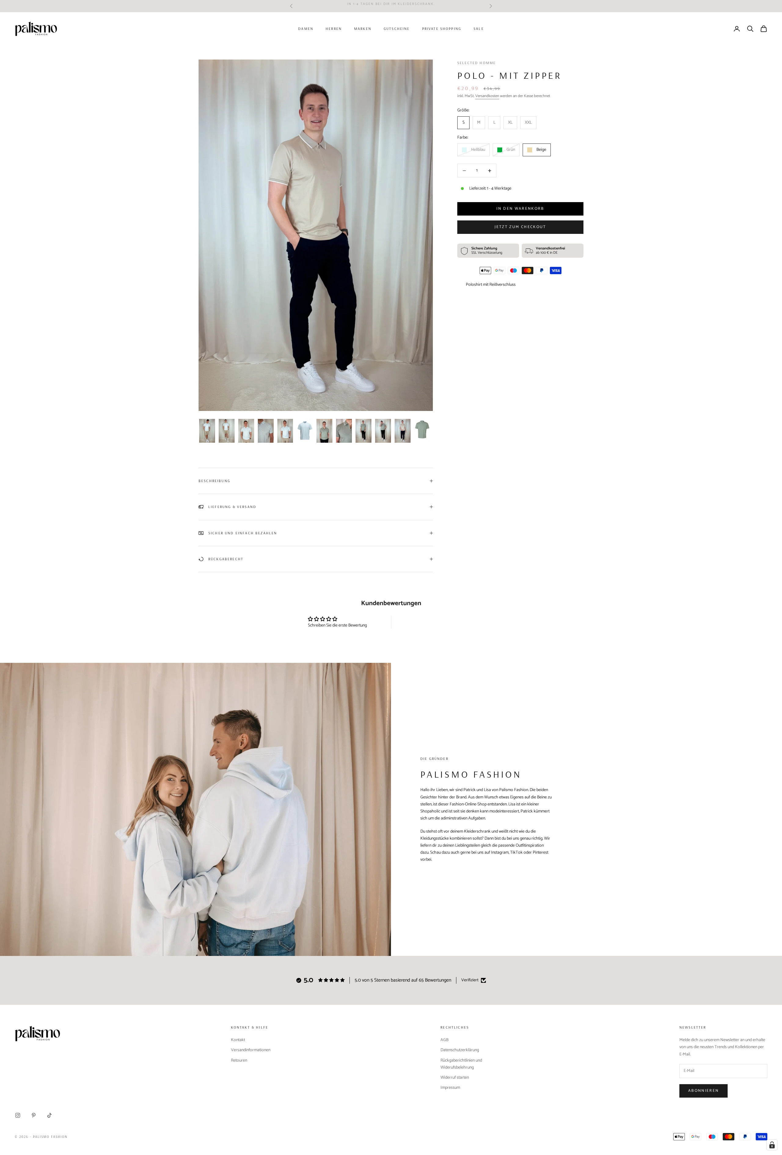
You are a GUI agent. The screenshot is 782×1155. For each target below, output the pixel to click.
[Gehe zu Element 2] (226, 430)
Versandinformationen (250, 1050)
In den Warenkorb (520, 209)
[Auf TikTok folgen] (49, 1115)
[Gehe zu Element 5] (285, 430)
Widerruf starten (454, 1077)
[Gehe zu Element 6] (304, 430)
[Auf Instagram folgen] (18, 1115)
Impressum (450, 1087)
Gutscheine (397, 28)
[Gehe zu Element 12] (422, 429)
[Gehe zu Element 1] (207, 430)
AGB (444, 1040)
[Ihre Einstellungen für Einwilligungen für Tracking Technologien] (772, 1145)
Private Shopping (442, 28)
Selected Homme (476, 62)
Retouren (239, 1060)
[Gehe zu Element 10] (383, 430)
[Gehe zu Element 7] (324, 430)
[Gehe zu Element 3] (246, 430)
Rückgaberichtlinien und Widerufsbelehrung (461, 1064)
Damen (305, 28)
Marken (362, 28)
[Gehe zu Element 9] (363, 430)
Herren (334, 28)
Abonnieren (703, 1091)
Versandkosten (487, 96)
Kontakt (238, 1040)
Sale (478, 28)
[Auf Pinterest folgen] (34, 1115)
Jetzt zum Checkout (520, 227)
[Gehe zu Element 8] (344, 430)
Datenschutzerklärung (459, 1050)
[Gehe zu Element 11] (402, 430)
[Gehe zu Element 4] (265, 430)
